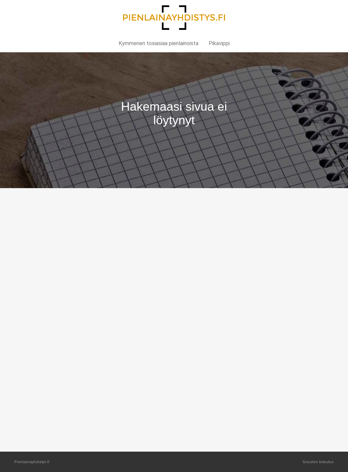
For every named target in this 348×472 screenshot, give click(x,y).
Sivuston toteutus (318, 462)
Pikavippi (219, 43)
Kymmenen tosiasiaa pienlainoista (158, 43)
